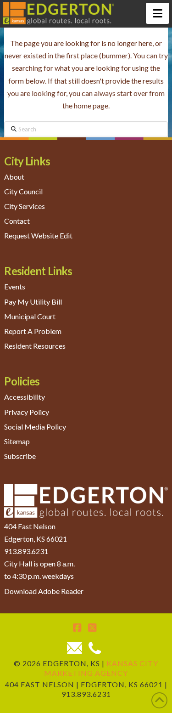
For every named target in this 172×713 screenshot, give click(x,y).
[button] (157, 13)
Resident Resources (35, 345)
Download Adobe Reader (43, 591)
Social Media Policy (35, 426)
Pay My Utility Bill (33, 301)
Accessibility (24, 396)
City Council (23, 191)
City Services (24, 206)
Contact (17, 220)
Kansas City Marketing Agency (101, 668)
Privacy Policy (26, 411)
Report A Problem (32, 331)
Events (14, 286)
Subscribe (20, 456)
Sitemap (17, 441)
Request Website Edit (38, 235)
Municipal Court (29, 316)
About (14, 176)
